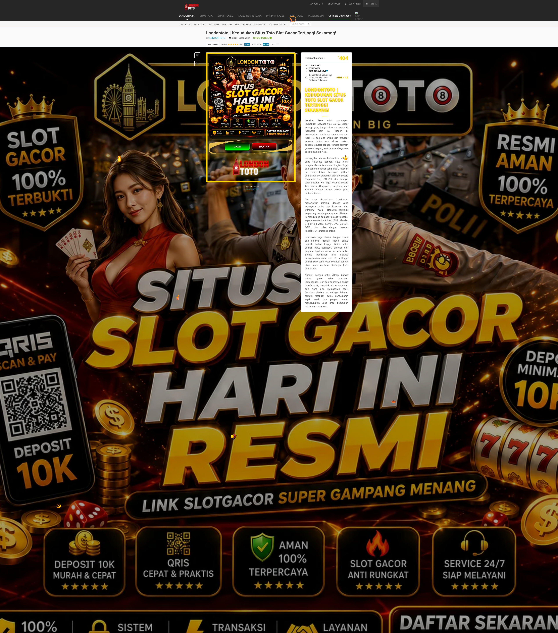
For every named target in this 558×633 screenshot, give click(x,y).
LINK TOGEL (227, 24)
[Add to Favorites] (197, 55)
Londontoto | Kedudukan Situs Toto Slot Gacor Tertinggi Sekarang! (328, 77)
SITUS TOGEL (199, 24)
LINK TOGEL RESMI (243, 24)
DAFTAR (264, 146)
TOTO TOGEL (213, 24)
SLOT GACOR (260, 24)
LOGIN (237, 146)
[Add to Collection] (197, 63)
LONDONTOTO (185, 24)
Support (275, 44)
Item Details (213, 44)
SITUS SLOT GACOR (277, 24)
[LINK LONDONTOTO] (250, 97)
